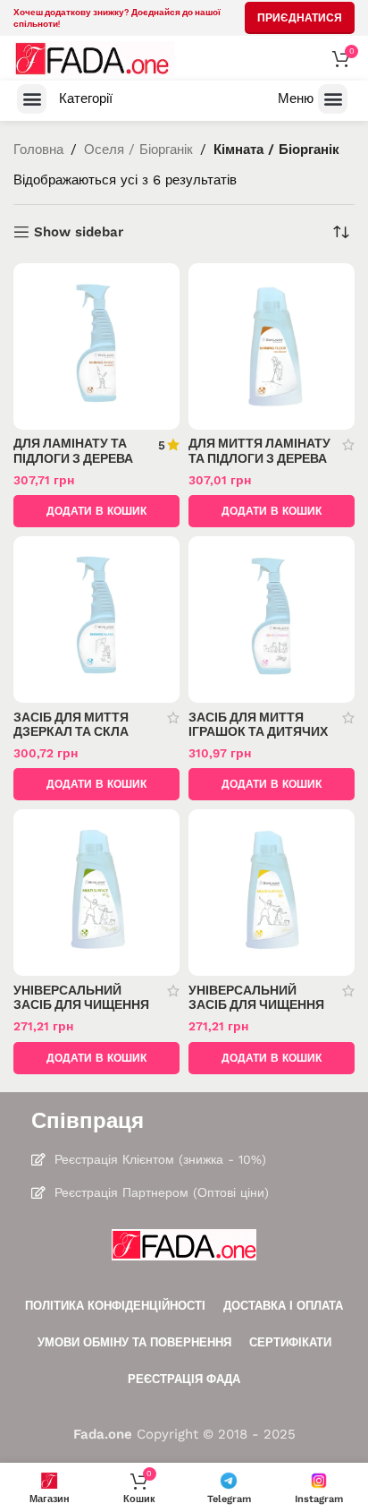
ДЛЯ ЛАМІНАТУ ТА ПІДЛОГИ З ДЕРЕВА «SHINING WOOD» (73, 457)
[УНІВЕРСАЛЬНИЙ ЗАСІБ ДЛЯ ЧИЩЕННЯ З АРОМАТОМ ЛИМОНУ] (271, 892)
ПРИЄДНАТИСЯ (299, 18)
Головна (38, 149)
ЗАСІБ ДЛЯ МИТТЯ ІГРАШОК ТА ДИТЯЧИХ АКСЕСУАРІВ (258, 731)
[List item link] (184, 1159)
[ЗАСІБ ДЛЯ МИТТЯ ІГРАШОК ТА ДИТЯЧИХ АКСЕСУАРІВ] (271, 619)
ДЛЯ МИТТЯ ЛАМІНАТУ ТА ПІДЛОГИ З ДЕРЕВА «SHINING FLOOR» (259, 457)
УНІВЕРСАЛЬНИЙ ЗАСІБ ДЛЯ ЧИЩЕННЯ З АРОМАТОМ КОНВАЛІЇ (81, 1012)
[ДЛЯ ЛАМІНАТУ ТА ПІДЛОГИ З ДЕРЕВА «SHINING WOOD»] (96, 346)
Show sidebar (78, 232)
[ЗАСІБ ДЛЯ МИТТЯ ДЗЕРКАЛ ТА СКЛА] (96, 619)
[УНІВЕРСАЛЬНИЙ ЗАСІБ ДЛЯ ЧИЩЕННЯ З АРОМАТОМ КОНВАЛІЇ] (96, 892)
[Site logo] (93, 57)
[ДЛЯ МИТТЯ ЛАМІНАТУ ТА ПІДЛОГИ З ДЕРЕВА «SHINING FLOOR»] (271, 346)
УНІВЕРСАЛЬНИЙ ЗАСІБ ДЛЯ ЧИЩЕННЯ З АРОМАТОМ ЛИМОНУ (259, 1004)
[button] (31, 99)
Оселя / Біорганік (138, 149)
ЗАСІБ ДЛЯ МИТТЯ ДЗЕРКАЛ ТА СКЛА (71, 724)
